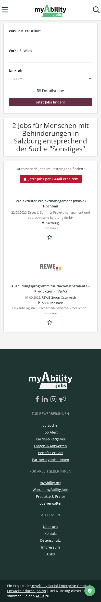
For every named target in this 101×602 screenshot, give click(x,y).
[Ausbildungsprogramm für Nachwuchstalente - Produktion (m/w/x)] (50, 268)
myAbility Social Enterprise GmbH (59, 585)
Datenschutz (50, 540)
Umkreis (16, 70)
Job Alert (51, 432)
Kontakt (50, 533)
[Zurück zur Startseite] (50, 10)
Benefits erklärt (50, 452)
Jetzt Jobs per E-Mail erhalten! (53, 179)
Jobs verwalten (50, 503)
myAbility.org (50, 482)
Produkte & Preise (50, 496)
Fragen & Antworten (50, 446)
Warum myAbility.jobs (51, 489)
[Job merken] (50, 236)
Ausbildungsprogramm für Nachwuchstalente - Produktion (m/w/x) (50, 289)
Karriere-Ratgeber (50, 439)
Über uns (50, 526)
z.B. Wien (20, 50)
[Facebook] (38, 399)
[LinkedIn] (46, 399)
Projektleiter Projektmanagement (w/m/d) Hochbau (51, 203)
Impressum (50, 547)
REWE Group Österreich (59, 297)
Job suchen (50, 425)
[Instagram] (54, 399)
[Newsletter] (62, 399)
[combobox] (50, 39)
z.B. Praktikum (25, 30)
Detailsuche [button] (52, 90)
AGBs (50, 554)
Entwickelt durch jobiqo (26, 591)
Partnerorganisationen (50, 459)
